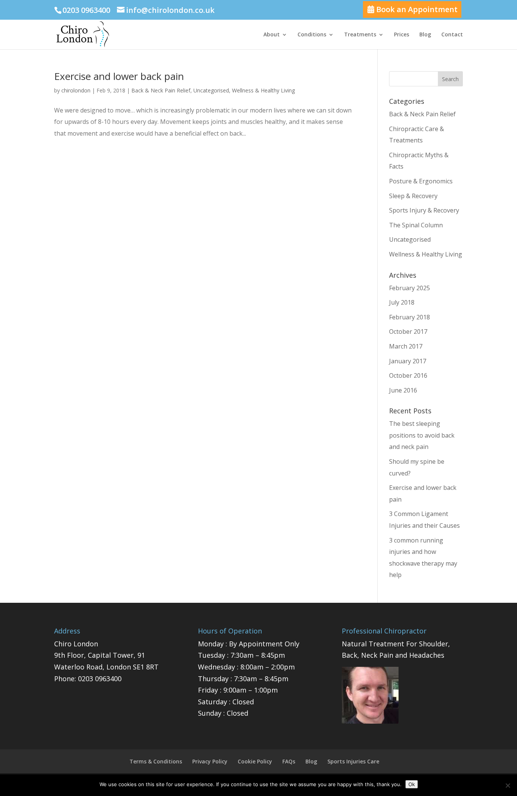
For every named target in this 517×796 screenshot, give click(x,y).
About (271, 35)
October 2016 (408, 375)
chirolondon (75, 90)
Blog (425, 35)
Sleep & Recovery (413, 196)
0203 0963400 (99, 678)
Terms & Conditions (155, 761)
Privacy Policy (209, 761)
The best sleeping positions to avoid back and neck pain (422, 435)
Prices (401, 35)
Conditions (311, 35)
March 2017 (405, 346)
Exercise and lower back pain (119, 76)
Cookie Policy (255, 761)
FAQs (288, 761)
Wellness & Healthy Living (263, 90)
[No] (507, 785)
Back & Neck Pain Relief (160, 90)
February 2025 (409, 288)
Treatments (360, 35)
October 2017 (408, 331)
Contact (452, 35)
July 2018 (401, 302)
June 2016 (403, 390)
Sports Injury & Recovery (424, 210)
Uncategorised (211, 90)
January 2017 (407, 361)
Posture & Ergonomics (421, 181)
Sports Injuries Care (353, 761)
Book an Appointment (416, 9)
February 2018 (409, 317)
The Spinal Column (416, 225)
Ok (411, 784)
